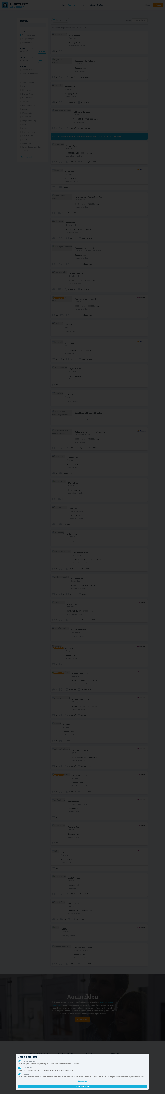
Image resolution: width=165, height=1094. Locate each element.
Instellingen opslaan (83, 1086)
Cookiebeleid (82, 1081)
